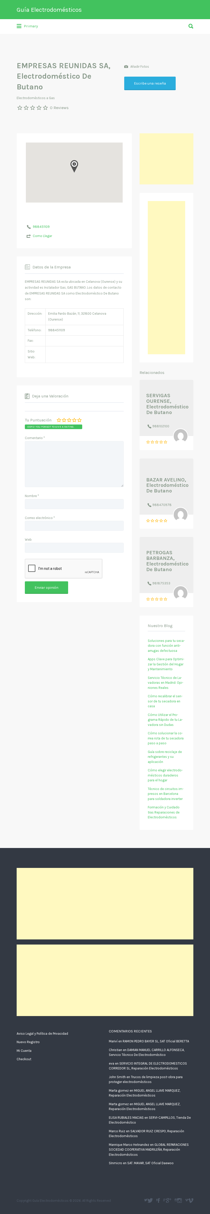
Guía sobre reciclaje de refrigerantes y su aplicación (165, 757)
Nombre (32, 496)
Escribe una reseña (150, 83)
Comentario (35, 438)
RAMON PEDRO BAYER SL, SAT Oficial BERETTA (156, 1041)
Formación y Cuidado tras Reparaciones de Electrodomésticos (164, 812)
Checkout (24, 1059)
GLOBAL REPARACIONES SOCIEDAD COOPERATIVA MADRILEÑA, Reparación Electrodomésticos (149, 1150)
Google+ (168, 1200)
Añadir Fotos (139, 66)
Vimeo (190, 1200)
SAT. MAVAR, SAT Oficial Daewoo (150, 1163)
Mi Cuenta (24, 1051)
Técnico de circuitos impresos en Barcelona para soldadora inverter (166, 794)
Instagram (179, 1200)
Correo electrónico (40, 518)
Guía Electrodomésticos (49, 9)
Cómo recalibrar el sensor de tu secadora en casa (165, 701)
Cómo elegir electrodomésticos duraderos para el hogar (165, 775)
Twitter (150, 1200)
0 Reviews (59, 107)
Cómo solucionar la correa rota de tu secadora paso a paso (166, 738)
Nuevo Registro (28, 1042)
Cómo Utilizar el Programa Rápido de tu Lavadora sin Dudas (165, 720)
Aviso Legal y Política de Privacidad (42, 1033)
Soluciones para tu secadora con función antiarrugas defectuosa (166, 646)
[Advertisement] (166, 158)
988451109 (41, 227)
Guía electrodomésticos (159, 1200)
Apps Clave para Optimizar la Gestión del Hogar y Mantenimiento (166, 664)
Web (28, 539)
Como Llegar (42, 236)
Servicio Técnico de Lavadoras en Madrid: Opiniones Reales (165, 683)
